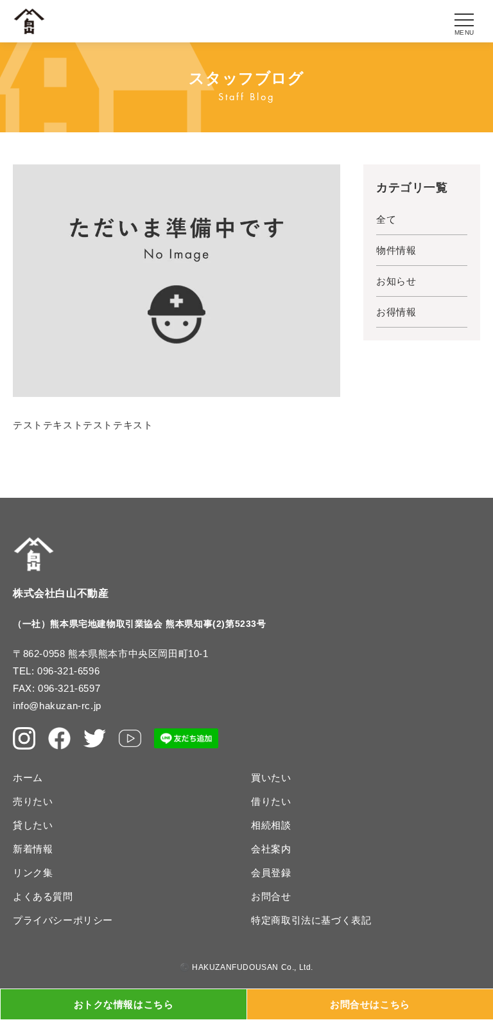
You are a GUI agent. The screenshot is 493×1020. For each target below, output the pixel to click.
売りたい (33, 801)
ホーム (28, 777)
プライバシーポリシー (63, 920)
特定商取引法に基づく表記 (311, 920)
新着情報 (33, 848)
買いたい (271, 777)
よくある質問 (43, 896)
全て (386, 219)
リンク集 (33, 872)
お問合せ (271, 896)
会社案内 (271, 848)
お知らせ (396, 281)
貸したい (33, 825)
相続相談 (271, 825)
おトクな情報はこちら (124, 1004)
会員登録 (271, 872)
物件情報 (396, 250)
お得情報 (396, 311)
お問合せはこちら (370, 1004)
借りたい (271, 801)
